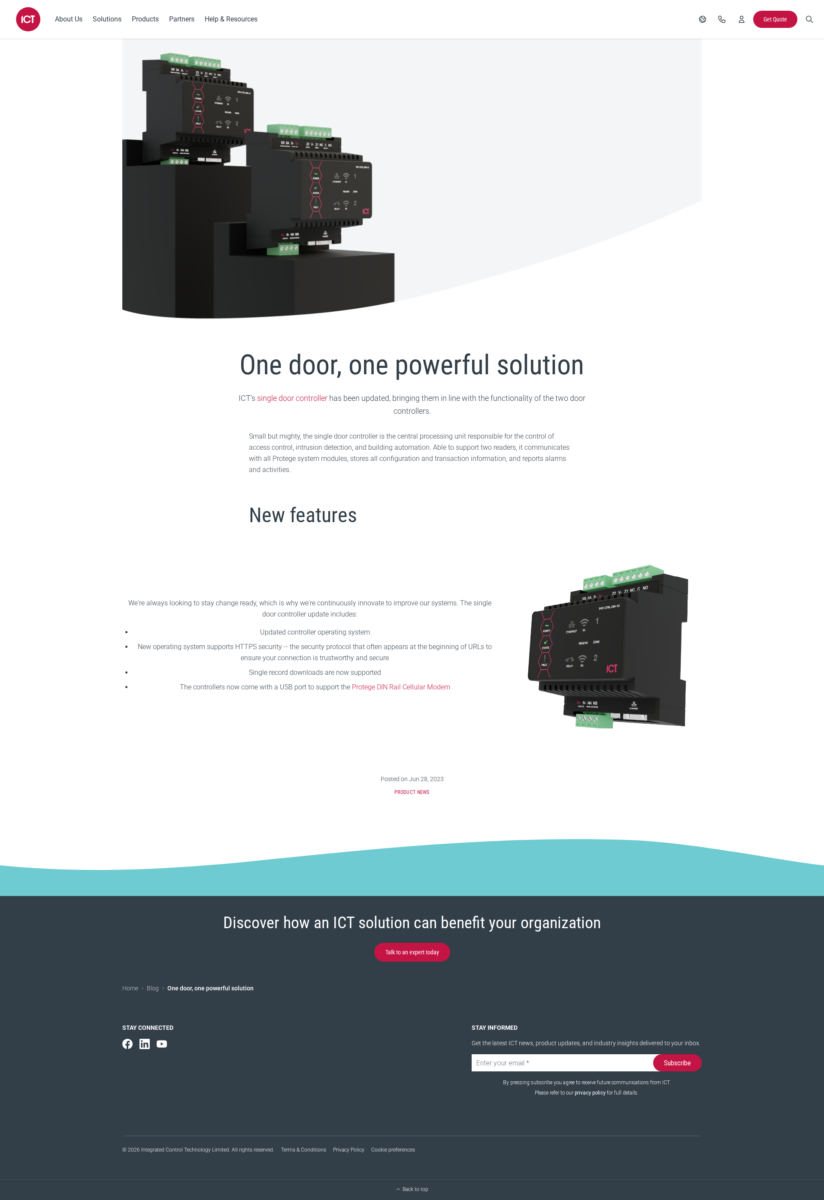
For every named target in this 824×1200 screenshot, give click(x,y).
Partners (181, 19)
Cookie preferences (393, 1150)
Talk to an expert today (412, 952)
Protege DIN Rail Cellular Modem (401, 687)
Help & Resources (231, 19)
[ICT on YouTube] (162, 1044)
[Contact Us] (722, 19)
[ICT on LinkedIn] (144, 1044)
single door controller (292, 398)
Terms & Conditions (303, 1150)
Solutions (107, 19)
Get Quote (775, 19)
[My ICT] (741, 19)
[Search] (809, 19)
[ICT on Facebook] (127, 1044)
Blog (153, 988)
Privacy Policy (348, 1150)
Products (145, 19)
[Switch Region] (702, 19)
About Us (68, 19)
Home (130, 988)
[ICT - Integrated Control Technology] (28, 19)
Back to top (415, 1189)
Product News (412, 792)
